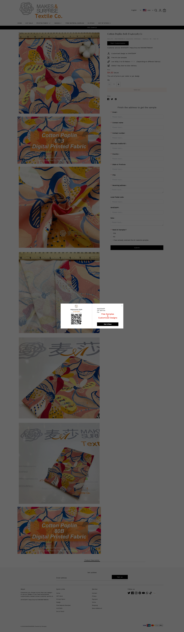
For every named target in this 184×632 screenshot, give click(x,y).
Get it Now (107, 324)
